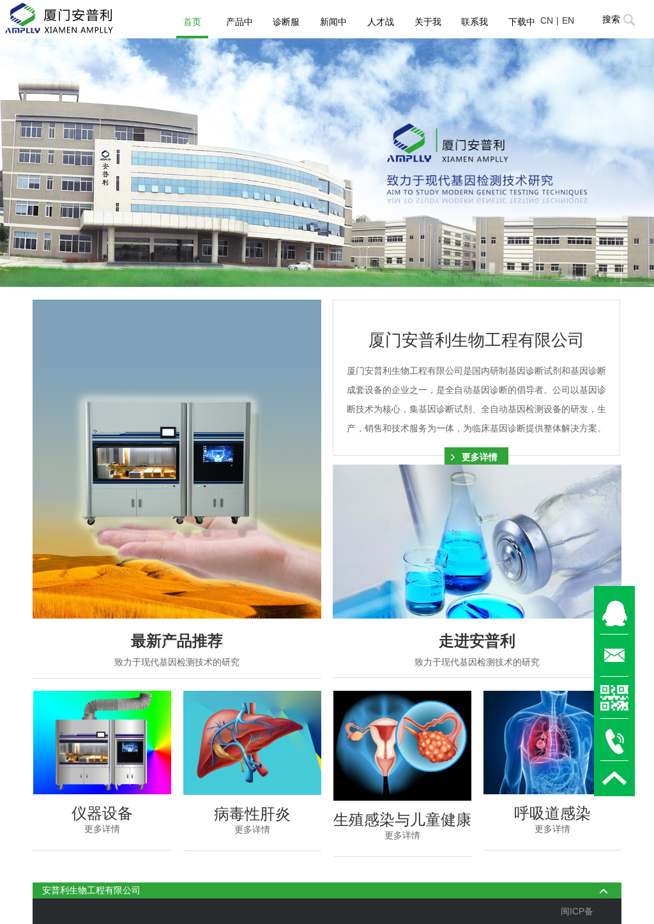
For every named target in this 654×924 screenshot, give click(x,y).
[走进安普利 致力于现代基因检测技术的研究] (477, 542)
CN (546, 20)
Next (580, 163)
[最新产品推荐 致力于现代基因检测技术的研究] (177, 459)
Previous (74, 163)
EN (568, 20)
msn (614, 613)
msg (614, 656)
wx (614, 698)
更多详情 (480, 457)
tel (614, 740)
